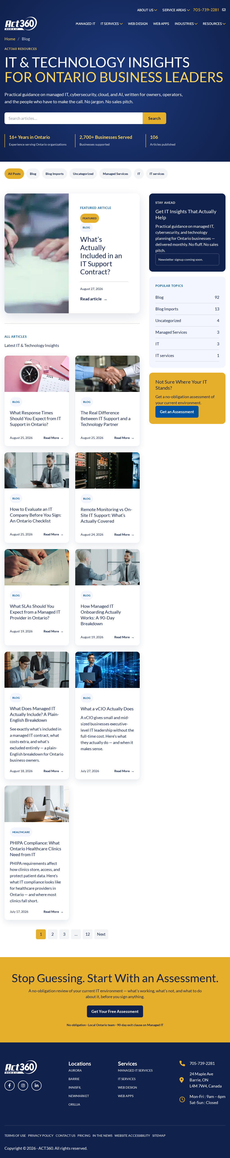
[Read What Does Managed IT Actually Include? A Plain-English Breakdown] (36, 670)
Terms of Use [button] (15, 1135)
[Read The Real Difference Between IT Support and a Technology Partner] (107, 374)
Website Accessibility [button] (132, 1135)
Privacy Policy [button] (40, 1135)
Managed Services (115, 174)
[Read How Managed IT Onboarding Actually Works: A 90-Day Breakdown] (107, 567)
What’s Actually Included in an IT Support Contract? (101, 255)
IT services (157, 174)
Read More (54, 438)
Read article (93, 298)
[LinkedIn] (36, 1086)
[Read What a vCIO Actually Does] (107, 670)
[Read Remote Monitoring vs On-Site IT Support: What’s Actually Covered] (107, 470)
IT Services (110, 24)
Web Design (138, 24)
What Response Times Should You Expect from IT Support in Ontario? (35, 418)
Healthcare (21, 832)
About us (145, 10)
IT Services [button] (126, 1079)
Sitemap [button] (159, 1135)
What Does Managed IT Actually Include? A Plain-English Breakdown (34, 714)
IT (138, 174)
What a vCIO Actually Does (107, 708)
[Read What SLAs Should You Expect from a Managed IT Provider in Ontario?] (36, 567)
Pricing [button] (83, 1135)
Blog (33, 174)
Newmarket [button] (79, 1096)
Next (101, 934)
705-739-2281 (206, 9)
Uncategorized (83, 174)
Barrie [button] (74, 1079)
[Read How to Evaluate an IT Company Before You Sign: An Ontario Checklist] (36, 470)
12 (87, 934)
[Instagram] (23, 1086)
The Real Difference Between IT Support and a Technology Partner (105, 418)
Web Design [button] (127, 1087)
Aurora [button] (75, 1070)
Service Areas (174, 10)
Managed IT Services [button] (135, 1070)
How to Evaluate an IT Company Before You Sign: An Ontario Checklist (35, 514)
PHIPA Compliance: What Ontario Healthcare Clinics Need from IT (35, 848)
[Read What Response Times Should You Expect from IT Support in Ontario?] (36, 374)
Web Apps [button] (125, 1096)
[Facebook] (9, 1086)
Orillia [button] (74, 1104)
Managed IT (85, 24)
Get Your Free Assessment (115, 1011)
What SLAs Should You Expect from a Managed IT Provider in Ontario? (35, 611)
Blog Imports (55, 174)
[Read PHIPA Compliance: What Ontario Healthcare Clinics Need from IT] (36, 804)
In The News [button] (102, 1135)
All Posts (14, 174)
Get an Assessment (177, 411)
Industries (185, 24)
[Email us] (224, 10)
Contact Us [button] (65, 1135)
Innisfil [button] (75, 1087)
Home (9, 38)
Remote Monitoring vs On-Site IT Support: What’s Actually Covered (106, 515)
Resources (213, 24)
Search (154, 118)
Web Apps (161, 24)
